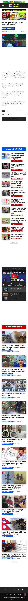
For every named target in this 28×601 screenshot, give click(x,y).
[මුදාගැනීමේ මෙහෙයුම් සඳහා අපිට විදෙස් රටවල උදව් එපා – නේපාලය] (14, 524)
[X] (18, 589)
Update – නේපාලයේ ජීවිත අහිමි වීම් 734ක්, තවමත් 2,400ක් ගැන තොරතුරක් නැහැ (18, 210)
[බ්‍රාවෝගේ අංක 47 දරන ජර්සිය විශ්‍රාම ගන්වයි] (6, 229)
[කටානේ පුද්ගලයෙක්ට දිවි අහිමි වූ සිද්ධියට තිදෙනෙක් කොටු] (6, 166)
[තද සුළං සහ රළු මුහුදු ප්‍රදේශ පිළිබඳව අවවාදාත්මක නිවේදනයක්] (6, 201)
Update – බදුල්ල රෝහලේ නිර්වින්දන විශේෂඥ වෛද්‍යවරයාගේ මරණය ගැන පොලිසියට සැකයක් (13, 371)
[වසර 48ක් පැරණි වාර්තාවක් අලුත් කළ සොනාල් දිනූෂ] (14, 385)
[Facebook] (5, 589)
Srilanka (22, 111)
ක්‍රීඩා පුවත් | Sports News (8, 28)
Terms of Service (18, 594)
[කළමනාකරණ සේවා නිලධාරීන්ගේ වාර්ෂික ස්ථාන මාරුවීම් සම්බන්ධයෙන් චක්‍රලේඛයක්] (14, 546)
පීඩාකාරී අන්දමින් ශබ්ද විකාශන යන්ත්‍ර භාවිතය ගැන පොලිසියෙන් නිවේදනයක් (17, 156)
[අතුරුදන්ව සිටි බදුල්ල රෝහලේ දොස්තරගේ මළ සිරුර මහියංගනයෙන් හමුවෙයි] (14, 407)
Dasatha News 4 (13, 31)
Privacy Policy (9, 594)
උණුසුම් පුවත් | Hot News (17, 161)
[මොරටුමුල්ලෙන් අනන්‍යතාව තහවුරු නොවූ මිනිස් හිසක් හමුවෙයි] (6, 175)
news (9, 111)
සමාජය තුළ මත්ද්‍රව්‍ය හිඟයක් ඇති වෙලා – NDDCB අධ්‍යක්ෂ (17, 183)
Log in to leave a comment (14, 119)
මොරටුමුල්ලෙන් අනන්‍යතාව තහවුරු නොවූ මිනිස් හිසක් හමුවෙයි (18, 174)
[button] (2, 5)
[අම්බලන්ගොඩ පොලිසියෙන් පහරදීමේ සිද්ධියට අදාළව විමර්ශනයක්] (14, 502)
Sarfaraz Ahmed (15, 111)
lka (6, 111)
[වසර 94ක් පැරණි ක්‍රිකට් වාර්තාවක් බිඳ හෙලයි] (6, 237)
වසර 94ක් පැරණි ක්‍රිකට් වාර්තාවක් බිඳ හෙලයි (17, 235)
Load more (13, 242)
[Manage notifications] (25, 594)
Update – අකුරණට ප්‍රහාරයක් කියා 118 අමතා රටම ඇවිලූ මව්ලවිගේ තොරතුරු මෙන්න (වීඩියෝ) (14, 347)
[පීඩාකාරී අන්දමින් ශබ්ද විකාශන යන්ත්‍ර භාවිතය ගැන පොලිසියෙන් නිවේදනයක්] (6, 156)
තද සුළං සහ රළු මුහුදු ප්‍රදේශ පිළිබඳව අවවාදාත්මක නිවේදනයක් (18, 201)
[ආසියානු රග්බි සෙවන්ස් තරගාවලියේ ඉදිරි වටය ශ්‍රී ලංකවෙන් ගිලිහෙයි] (6, 221)
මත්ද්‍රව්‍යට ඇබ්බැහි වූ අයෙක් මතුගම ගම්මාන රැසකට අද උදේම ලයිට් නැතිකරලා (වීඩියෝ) (12, 487)
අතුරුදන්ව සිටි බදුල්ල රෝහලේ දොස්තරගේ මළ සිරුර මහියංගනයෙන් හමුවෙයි (13, 417)
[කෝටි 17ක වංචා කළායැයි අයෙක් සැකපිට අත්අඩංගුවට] (14, 431)
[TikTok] (14, 589)
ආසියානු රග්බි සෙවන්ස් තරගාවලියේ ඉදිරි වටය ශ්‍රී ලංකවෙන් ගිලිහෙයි (18, 220)
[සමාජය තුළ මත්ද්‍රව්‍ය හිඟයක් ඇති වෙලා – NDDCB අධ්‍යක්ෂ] (6, 184)
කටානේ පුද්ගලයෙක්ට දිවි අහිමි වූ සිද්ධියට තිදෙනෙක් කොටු (14, 10)
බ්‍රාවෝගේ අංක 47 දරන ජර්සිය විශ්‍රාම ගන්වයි (17, 228)
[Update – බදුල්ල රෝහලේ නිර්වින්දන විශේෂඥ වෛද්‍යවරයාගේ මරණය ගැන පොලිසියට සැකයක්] (14, 361)
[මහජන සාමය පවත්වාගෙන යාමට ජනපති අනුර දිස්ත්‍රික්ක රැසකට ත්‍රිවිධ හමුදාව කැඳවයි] (14, 453)
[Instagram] (9, 589)
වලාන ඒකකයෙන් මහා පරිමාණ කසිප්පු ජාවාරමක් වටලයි (18, 192)
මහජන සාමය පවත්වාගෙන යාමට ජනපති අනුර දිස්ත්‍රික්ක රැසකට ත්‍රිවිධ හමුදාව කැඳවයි (14, 463)
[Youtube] (22, 589)
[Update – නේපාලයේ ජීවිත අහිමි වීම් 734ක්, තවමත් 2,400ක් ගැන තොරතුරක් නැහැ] (6, 210)
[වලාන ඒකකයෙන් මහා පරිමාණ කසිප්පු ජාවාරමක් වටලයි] (6, 193)
